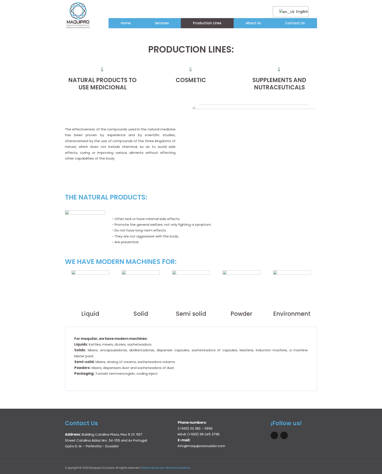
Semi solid (191, 314)
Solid (140, 314)
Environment (291, 314)
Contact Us (295, 23)
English (299, 11)
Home (126, 23)
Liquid (90, 314)
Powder (241, 314)
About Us (253, 23)
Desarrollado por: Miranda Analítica (166, 468)
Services (162, 23)
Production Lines (207, 23)
